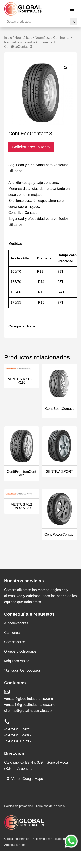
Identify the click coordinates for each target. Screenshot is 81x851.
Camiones (12, 633)
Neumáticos (23, 37)
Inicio (8, 37)
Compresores (14, 642)
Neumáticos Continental (52, 37)
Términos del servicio (50, 806)
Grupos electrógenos (20, 651)
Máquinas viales (16, 661)
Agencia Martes (15, 844)
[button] (65, 68)
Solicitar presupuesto (31, 147)
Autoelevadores (16, 623)
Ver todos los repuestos (22, 670)
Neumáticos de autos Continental (28, 42)
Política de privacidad (18, 806)
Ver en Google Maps (27, 779)
